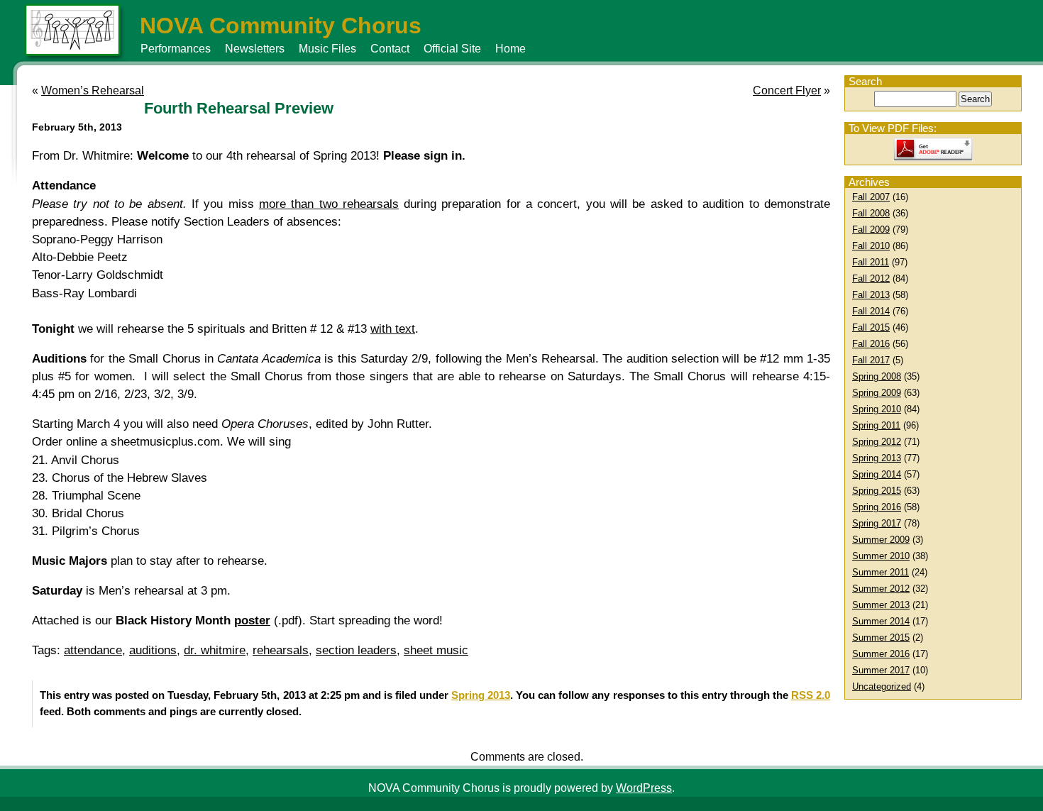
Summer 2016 (881, 654)
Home (510, 49)
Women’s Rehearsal (92, 90)
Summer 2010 (881, 556)
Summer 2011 (880, 572)
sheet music (436, 650)
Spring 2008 (876, 376)
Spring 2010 (876, 409)
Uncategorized (881, 686)
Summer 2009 (881, 539)
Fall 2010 (871, 246)
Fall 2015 (871, 327)
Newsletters (255, 49)
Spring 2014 (876, 474)
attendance (93, 650)
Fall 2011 (870, 262)
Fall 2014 (871, 311)
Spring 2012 (876, 441)
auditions (153, 650)
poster (252, 620)
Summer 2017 (881, 670)
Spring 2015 (876, 490)
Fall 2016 (871, 343)
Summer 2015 (881, 637)
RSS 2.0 (810, 695)
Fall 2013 (871, 294)
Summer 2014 (881, 621)
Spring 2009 (876, 392)
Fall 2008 (871, 213)
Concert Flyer (787, 90)
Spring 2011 (876, 425)
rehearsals (281, 650)
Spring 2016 (876, 507)
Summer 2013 (881, 605)
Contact (389, 49)
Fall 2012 (871, 278)
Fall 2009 (871, 229)
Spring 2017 (876, 523)
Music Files (327, 49)
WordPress (644, 788)
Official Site (452, 49)
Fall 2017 (871, 360)
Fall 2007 (871, 197)
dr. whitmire (214, 650)
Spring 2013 (876, 458)
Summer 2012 (881, 588)
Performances (175, 49)
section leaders (356, 650)
